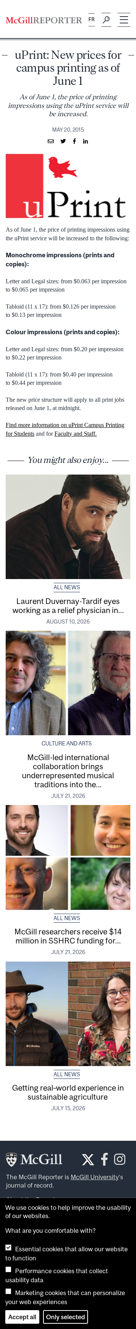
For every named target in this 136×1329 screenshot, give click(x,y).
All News (67, 587)
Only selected (65, 1317)
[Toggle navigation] (123, 19)
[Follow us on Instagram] (119, 1161)
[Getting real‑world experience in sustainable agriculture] (68, 1014)
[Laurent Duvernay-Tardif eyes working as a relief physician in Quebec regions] (68, 527)
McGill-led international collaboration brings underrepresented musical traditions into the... (68, 771)
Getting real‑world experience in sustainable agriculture (68, 1092)
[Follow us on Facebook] (104, 1161)
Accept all (22, 1317)
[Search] (106, 20)
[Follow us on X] (88, 1159)
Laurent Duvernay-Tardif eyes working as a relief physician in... (68, 605)
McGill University (95, 1177)
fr (91, 19)
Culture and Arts (67, 744)
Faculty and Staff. (75, 433)
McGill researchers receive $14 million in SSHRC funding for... (68, 936)
